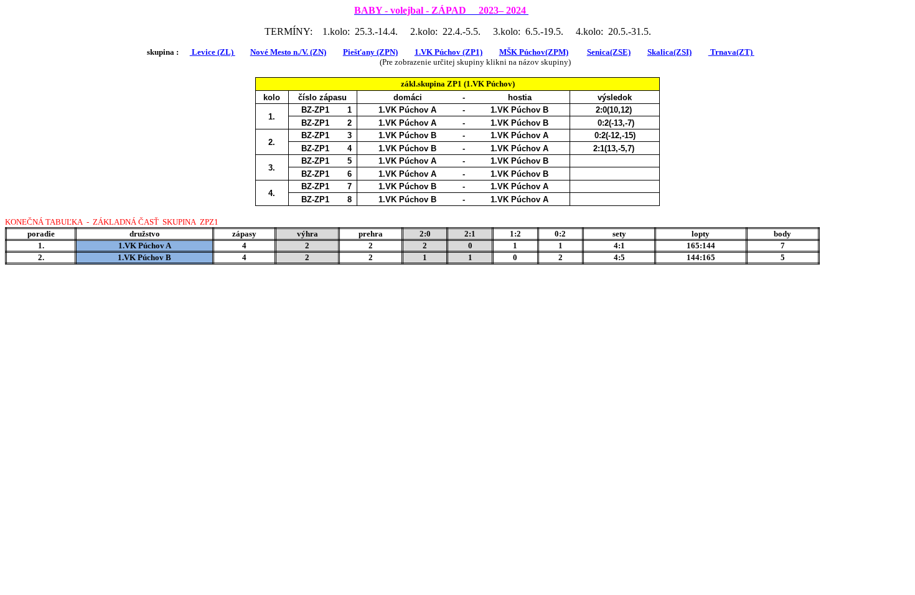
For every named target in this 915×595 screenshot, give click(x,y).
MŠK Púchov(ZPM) (533, 52)
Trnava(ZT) (731, 52)
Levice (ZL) (212, 52)
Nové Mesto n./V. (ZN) (288, 52)
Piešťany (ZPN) (370, 52)
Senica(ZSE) (609, 52)
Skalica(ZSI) (669, 52)
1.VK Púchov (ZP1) (448, 52)
